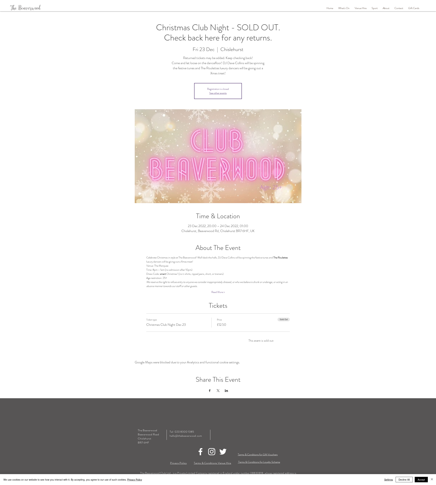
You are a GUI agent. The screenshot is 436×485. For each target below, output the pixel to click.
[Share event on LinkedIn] (226, 390)
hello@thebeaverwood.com (186, 436)
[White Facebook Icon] (200, 451)
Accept (421, 479)
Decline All (404, 479)
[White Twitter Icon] (223, 451)
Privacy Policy (134, 479)
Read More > (218, 292)
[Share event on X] (218, 390)
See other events (218, 93)
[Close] (432, 479)
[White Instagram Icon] (211, 451)
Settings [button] (388, 479)
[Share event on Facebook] (209, 390)
